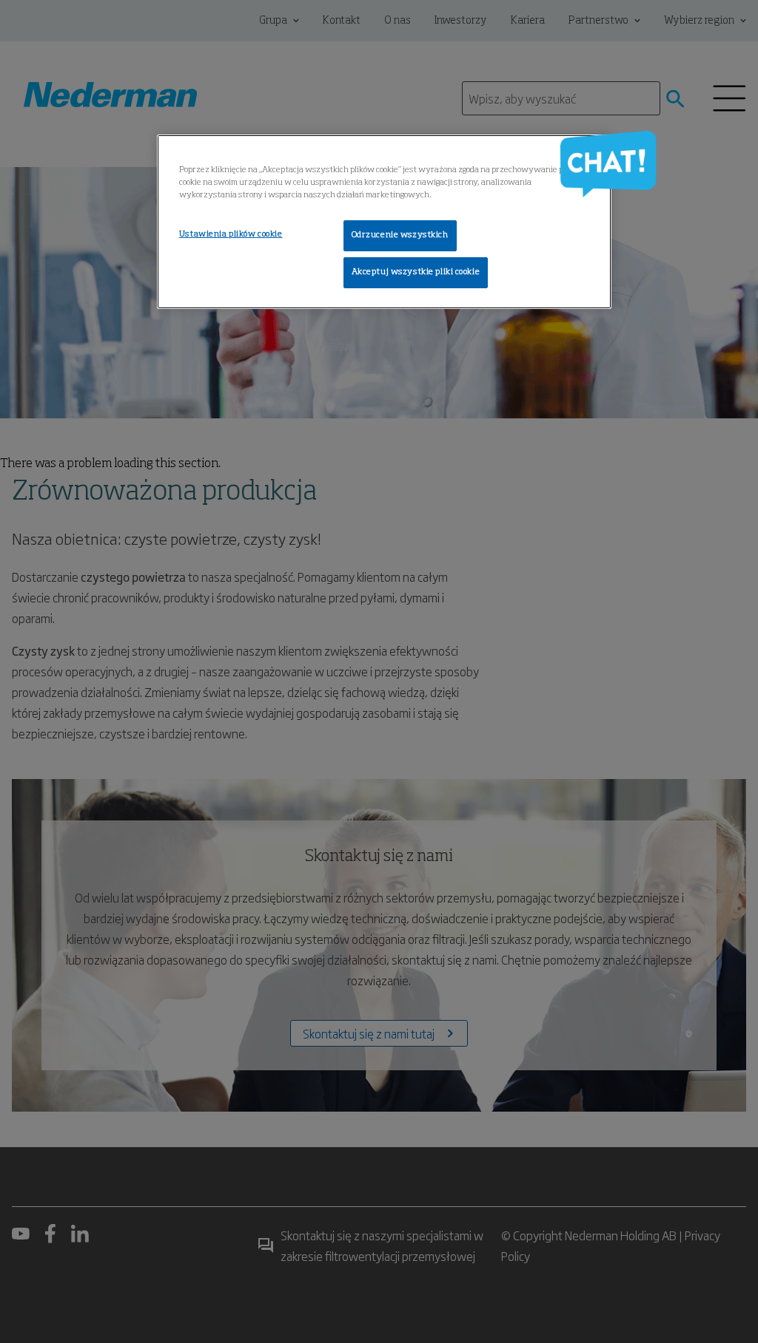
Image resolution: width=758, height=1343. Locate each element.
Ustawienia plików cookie (231, 234)
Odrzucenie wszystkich (400, 235)
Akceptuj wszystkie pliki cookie (416, 272)
